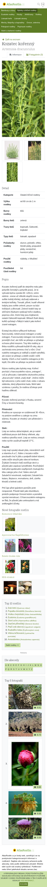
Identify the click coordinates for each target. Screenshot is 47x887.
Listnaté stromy (20, 18)
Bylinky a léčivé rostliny (26, 10)
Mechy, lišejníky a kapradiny (12, 22)
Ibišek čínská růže (11, 556)
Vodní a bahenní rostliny (11, 31)
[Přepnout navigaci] (43, 4)
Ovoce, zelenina (33, 22)
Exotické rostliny (7, 14)
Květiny (39, 14)
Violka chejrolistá (25, 614)
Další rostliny (11, 645)
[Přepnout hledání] (39, 4)
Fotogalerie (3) (36, 55)
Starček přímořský (23, 624)
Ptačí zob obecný (24, 627)
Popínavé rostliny (24, 27)
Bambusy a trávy (8, 10)
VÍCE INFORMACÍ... (28, 880)
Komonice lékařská (12, 513)
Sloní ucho (22, 620)
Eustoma (22, 617)
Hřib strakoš (8, 577)
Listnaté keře (6, 18)
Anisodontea (24, 639)
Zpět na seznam (12, 39)
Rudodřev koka (23, 630)
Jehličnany (29, 14)
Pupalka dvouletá (24, 611)
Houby (19, 14)
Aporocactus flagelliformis (15, 535)
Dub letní (19, 608)
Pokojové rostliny (8, 27)
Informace (17, 55)
